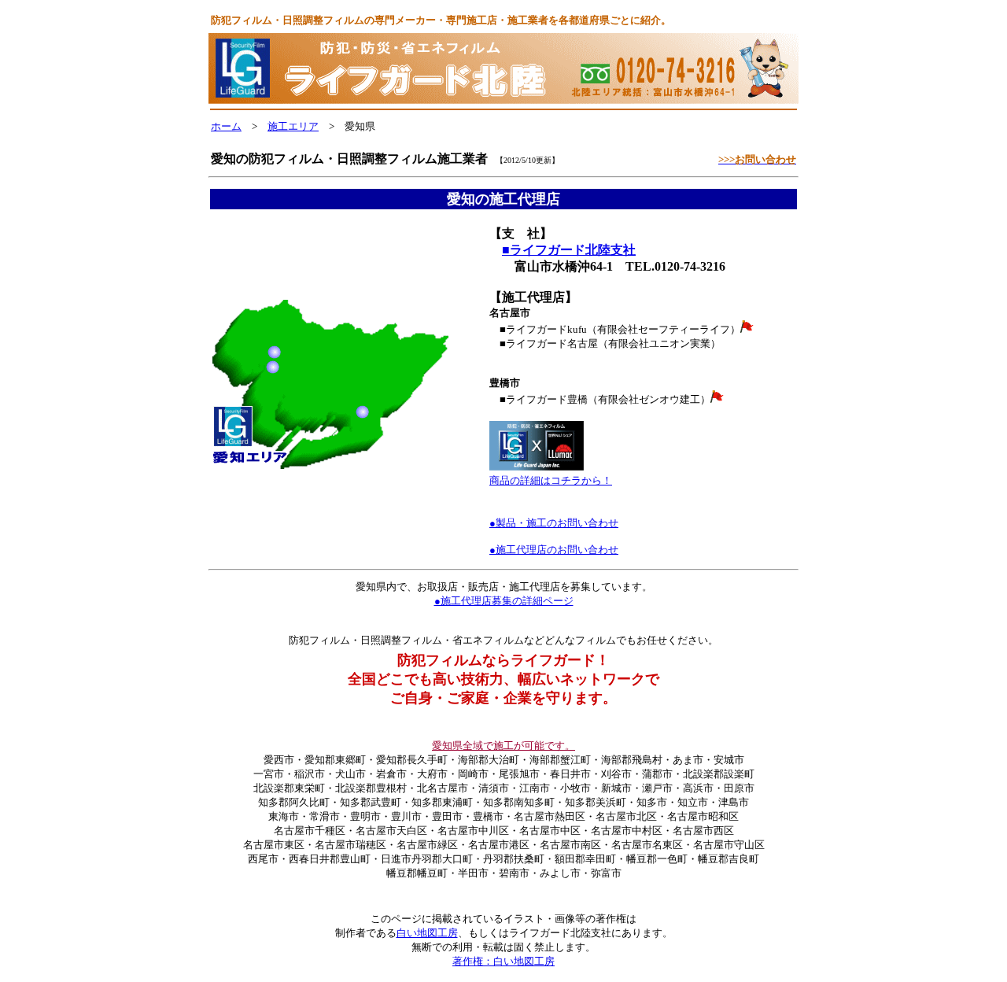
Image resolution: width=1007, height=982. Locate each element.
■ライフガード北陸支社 (569, 250)
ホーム (226, 126)
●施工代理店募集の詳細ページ (504, 601)
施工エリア (293, 126)
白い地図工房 (427, 933)
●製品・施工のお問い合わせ (553, 523)
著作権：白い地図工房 (503, 961)
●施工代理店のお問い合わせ (553, 550)
